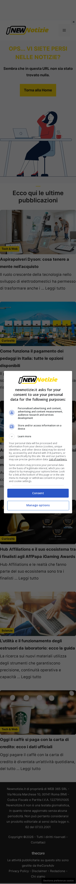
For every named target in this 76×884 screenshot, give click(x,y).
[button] (38, 436)
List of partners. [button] (58, 459)
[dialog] (38, 442)
